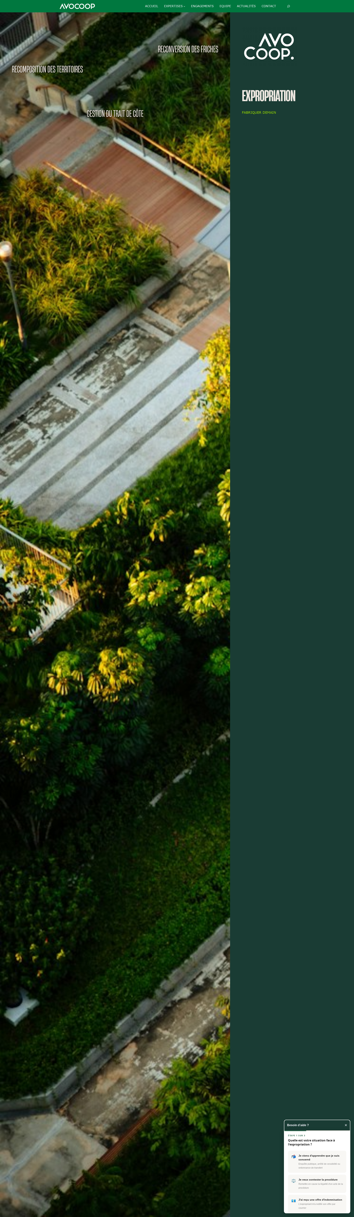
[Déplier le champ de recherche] (288, 6)
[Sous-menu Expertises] (184, 6)
